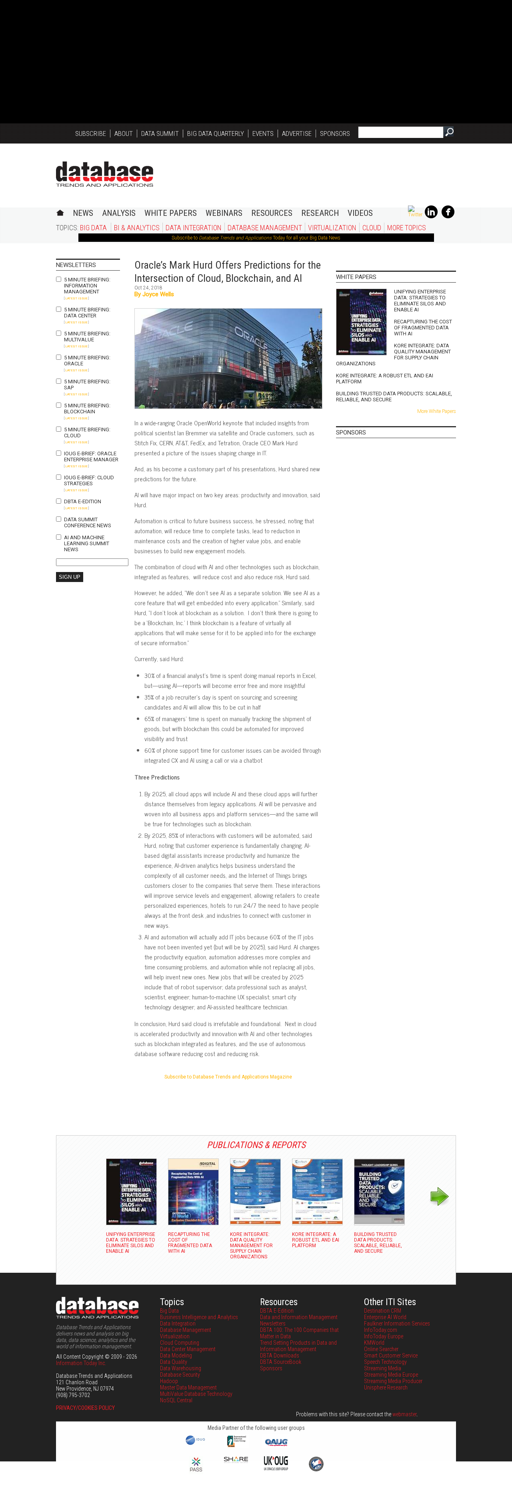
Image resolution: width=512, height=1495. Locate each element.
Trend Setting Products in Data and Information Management (298, 1346)
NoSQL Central (176, 1400)
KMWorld (374, 1343)
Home (60, 211)
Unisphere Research (386, 1387)
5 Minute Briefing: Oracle (87, 361)
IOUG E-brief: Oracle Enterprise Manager (91, 456)
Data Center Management (188, 1349)
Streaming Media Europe (391, 1374)
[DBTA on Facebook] (448, 216)
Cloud (371, 227)
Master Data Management (188, 1387)
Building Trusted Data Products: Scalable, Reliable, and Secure (394, 397)
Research (320, 213)
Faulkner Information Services (397, 1323)
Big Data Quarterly (215, 134)
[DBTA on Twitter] (415, 214)
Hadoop (169, 1381)
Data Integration (194, 227)
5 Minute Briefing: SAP (87, 385)
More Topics (406, 227)
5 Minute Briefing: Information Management (87, 286)
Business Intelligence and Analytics (199, 1317)
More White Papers (436, 411)
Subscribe (90, 134)
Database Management (265, 227)
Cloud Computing (179, 1343)
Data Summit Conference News (87, 522)
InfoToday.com (380, 1330)
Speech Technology (385, 1362)
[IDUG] (196, 1444)
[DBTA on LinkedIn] (431, 216)
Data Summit (160, 134)
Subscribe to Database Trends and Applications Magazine (228, 1077)
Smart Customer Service (391, 1355)
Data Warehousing (180, 1368)
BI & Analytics (137, 227)
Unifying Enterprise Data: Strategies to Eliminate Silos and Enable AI (420, 301)
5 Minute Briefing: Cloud (87, 433)
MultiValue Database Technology (196, 1394)
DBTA (104, 174)
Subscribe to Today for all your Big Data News (256, 238)
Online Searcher (381, 1349)
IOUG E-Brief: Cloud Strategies (89, 480)
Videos (360, 213)
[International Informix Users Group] (236, 1446)
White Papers (170, 213)
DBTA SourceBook (280, 1362)
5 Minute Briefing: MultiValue (87, 337)
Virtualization (332, 227)
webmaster (404, 1414)
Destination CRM (382, 1311)
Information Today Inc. (81, 1363)
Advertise (297, 134)
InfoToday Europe (383, 1336)
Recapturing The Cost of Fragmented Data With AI (423, 328)
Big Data (93, 227)
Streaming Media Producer (393, 1381)
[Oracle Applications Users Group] (276, 1446)
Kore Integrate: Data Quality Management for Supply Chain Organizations (393, 355)
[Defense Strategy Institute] (316, 1470)
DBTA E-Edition (82, 501)
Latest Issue (76, 298)
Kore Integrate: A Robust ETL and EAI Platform (384, 379)
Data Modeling (176, 1355)
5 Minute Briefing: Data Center (87, 313)
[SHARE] (236, 1461)
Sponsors (335, 134)
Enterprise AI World (385, 1317)
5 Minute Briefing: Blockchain (87, 409)
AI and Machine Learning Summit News (86, 543)
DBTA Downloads (279, 1355)
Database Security (180, 1374)
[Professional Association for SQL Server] (196, 1472)
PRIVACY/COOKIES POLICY (85, 1408)
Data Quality (173, 1362)
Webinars (224, 213)
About (123, 134)
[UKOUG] (276, 1468)
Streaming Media (382, 1368)
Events (263, 134)
